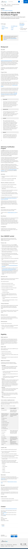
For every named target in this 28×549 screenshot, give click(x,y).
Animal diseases (8, 4)
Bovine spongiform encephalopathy (15, 4)
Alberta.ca (13, 541)
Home (2, 4)
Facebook (21, 544)
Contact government (9, 544)
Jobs (5, 544)
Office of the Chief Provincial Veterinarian (11, 508)
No (16, 536)
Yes (12, 536)
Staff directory (15, 544)
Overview (3, 525)
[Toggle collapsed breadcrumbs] (5, 4)
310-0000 (4, 514)
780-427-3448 (5, 512)
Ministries (2, 544)
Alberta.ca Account (22, 1)
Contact (12, 29)
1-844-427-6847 (3, 478)
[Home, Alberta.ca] (3, 1)
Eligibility (12, 27)
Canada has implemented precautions (6, 60)
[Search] (19, 1)
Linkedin (25, 544)
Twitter (22, 544)
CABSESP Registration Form (11, 212)
